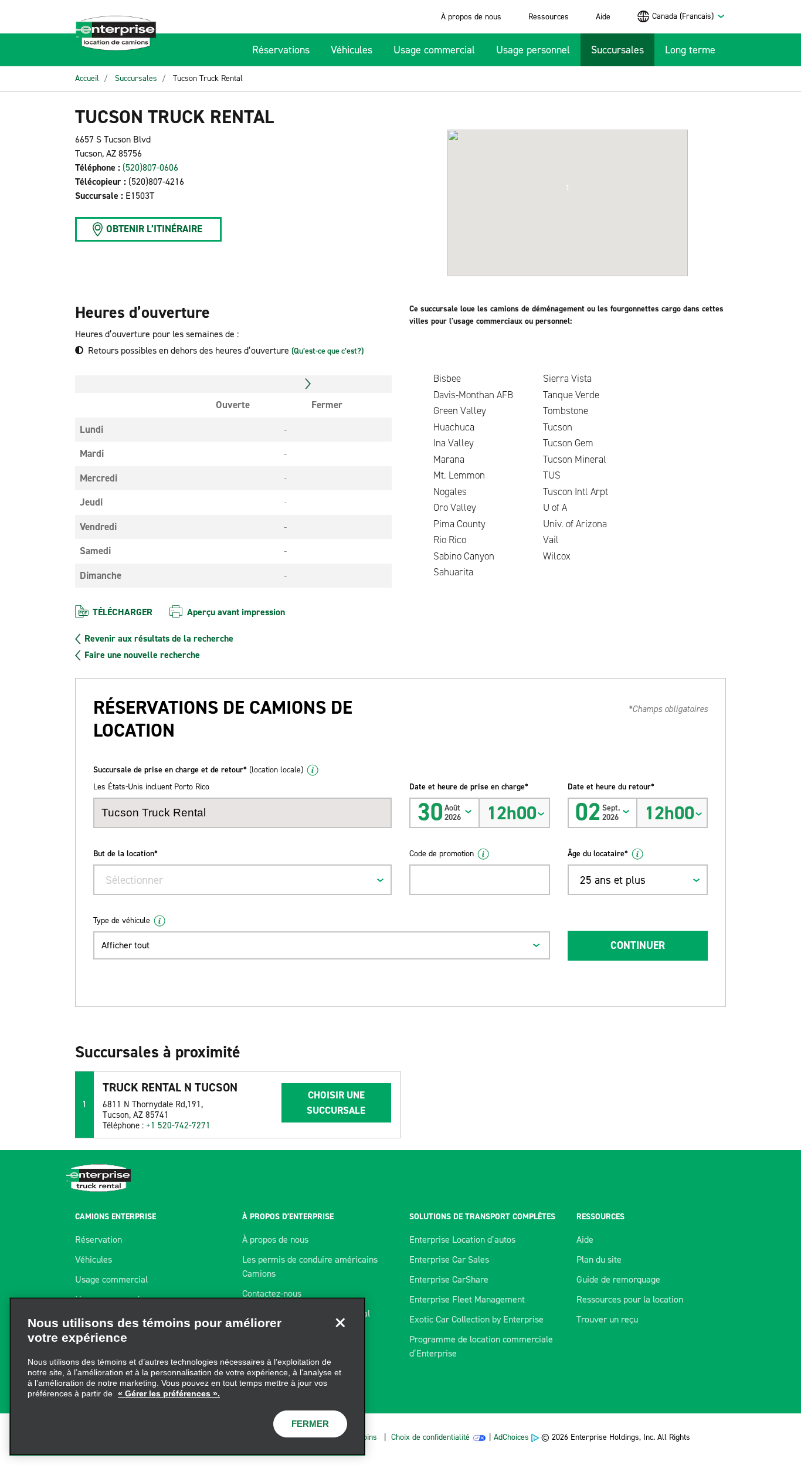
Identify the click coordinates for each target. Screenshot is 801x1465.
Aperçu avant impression (236, 612)
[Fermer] (340, 1322)
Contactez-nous (271, 1293)
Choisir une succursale (336, 1102)
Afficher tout (125, 945)
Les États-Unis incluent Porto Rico (151, 786)
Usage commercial (434, 50)
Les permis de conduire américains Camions (310, 1266)
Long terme (690, 50)
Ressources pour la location (629, 1299)
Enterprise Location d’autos (462, 1239)
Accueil (87, 78)
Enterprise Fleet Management (467, 1299)
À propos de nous (471, 16)
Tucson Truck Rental (208, 78)
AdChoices (511, 1437)
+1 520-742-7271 (178, 1125)
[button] (567, 188)
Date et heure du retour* (611, 786)
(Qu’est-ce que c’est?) (327, 351)
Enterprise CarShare (448, 1279)
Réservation (98, 1239)
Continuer (637, 945)
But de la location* (125, 853)
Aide (603, 16)
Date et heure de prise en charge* (468, 786)
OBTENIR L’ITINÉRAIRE (154, 228)
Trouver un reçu (607, 1319)
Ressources (548, 16)
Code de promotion (441, 853)
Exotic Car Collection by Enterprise (476, 1319)
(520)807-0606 (150, 167)
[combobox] (688, 16)
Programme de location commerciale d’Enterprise (481, 1346)
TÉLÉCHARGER (122, 612)
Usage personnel (533, 50)
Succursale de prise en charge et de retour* (198, 769)
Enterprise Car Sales (449, 1259)
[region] (187, 1376)
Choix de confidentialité (430, 1437)
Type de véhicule (121, 920)
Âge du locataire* (598, 853)
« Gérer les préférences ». (169, 1393)
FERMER (310, 1424)
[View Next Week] (308, 384)
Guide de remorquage (618, 1279)
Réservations (281, 50)
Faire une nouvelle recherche (142, 655)
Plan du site (599, 1259)
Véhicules (351, 50)
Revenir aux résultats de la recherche (158, 638)
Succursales (617, 50)
